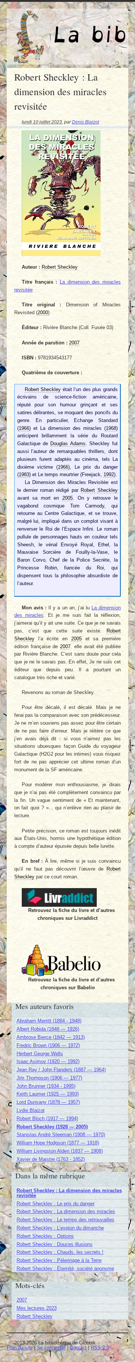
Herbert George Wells (39, 1053)
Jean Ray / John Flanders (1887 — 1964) (61, 1069)
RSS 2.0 (100, 1347)
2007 (21, 1300)
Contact (78, 1347)
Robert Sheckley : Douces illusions (54, 1244)
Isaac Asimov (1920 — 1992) (48, 1061)
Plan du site (20, 1347)
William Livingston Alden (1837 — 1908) (59, 1151)
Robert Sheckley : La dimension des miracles (65, 1211)
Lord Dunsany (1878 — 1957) (48, 1102)
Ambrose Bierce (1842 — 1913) (50, 1037)
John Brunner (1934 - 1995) (45, 1086)
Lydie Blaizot (30, 1110)
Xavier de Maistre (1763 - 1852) (50, 1159)
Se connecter (51, 1347)
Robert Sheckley (34, 1316)
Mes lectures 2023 (36, 1308)
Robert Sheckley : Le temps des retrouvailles (65, 1219)
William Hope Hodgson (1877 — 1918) (57, 1143)
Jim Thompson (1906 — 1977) (49, 1078)
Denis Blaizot (85, 121)
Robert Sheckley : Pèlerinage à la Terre (59, 1260)
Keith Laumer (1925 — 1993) (47, 1094)
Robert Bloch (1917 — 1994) (47, 1118)
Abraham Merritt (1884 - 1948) (48, 1021)
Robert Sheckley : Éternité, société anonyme (65, 1268)
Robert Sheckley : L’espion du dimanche (60, 1228)
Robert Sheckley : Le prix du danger (55, 1203)
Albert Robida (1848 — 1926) (47, 1029)
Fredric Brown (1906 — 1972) (48, 1045)
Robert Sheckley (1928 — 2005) (52, 1127)
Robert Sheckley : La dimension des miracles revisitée (69, 1193)
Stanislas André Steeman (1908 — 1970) (60, 1134)
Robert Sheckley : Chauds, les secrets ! (60, 1252)
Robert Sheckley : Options (45, 1236)
